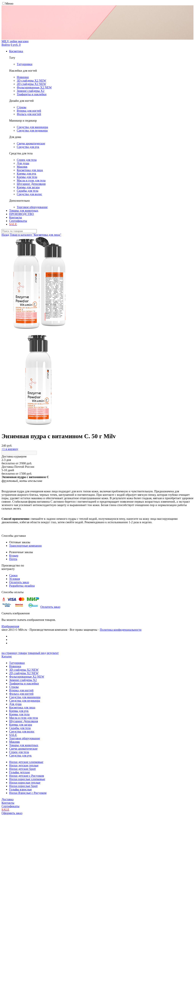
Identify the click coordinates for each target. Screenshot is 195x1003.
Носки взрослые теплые (24, 782)
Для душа (15, 704)
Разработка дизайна (22, 585)
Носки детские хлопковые (26, 762)
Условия (14, 578)
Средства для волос (21, 731)
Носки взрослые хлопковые (27, 779)
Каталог (7, 656)
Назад (5, 234)
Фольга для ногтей (21, 693)
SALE (13, 735)
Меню (9, 3)
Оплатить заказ (19, 582)
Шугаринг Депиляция (23, 721)
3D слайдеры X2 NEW (23, 669)
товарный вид (37, 653)
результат (53, 653)
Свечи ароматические (23, 748)
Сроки (13, 575)
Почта (13, 559)
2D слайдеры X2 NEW (23, 673)
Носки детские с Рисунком (26, 775)
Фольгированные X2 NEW (26, 676)
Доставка (8, 799)
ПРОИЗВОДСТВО (21, 214)
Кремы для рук (19, 711)
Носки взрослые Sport (23, 786)
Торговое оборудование (24, 738)
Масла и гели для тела (23, 717)
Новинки (15, 666)
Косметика (16, 51)
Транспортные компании (25, 545)
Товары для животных (23, 210)
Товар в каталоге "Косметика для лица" (35, 234)
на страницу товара (14, 653)
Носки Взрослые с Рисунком (27, 792)
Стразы (14, 686)
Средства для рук (20, 755)
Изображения (10, 626)
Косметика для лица (22, 707)
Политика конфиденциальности (120, 629)
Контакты (15, 217)
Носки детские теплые (23, 765)
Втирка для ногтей (21, 690)
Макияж (14, 741)
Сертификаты (18, 220)
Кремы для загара (20, 724)
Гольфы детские (19, 772)
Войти (6, 44)
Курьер (13, 555)
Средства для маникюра (24, 697)
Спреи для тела (19, 752)
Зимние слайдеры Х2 (23, 680)
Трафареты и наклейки (24, 683)
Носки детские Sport (22, 768)
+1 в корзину (10, 449)
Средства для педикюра (24, 700)
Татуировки (17, 662)
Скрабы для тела (20, 728)
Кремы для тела (19, 714)
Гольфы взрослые (20, 789)
